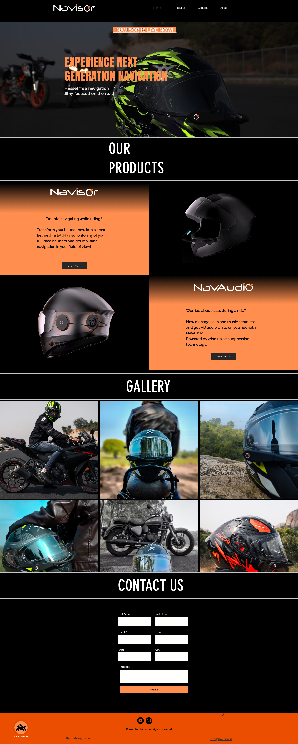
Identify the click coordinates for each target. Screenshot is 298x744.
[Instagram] (149, 720)
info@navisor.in (221, 739)
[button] (179, 8)
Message (125, 666)
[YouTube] (140, 720)
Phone (158, 632)
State (121, 649)
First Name (124, 614)
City (157, 649)
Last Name (161, 614)
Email (121, 632)
